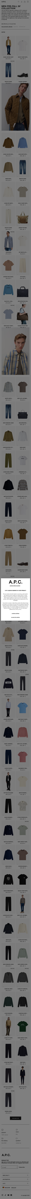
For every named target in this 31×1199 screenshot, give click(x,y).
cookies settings (15, 613)
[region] (15, 599)
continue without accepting (15, 585)
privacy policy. (18, 609)
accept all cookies (15, 617)
